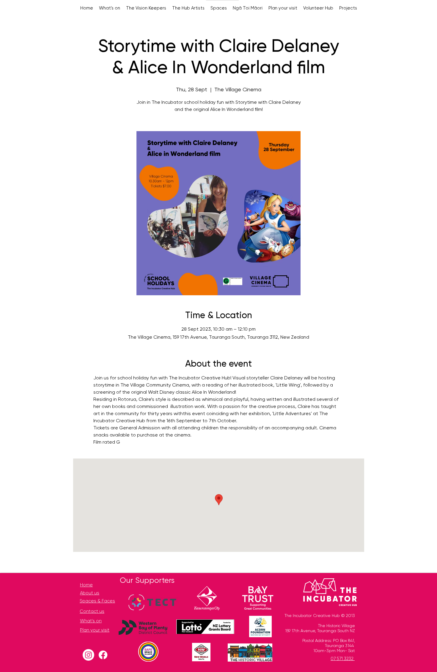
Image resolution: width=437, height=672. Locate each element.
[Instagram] (88, 655)
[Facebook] (103, 655)
